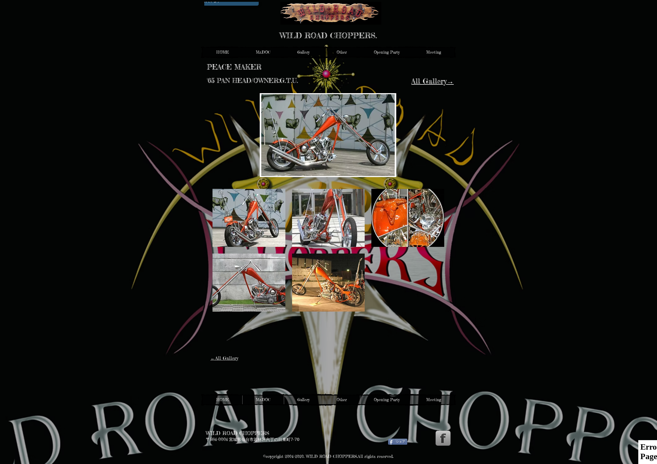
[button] (303, 52)
